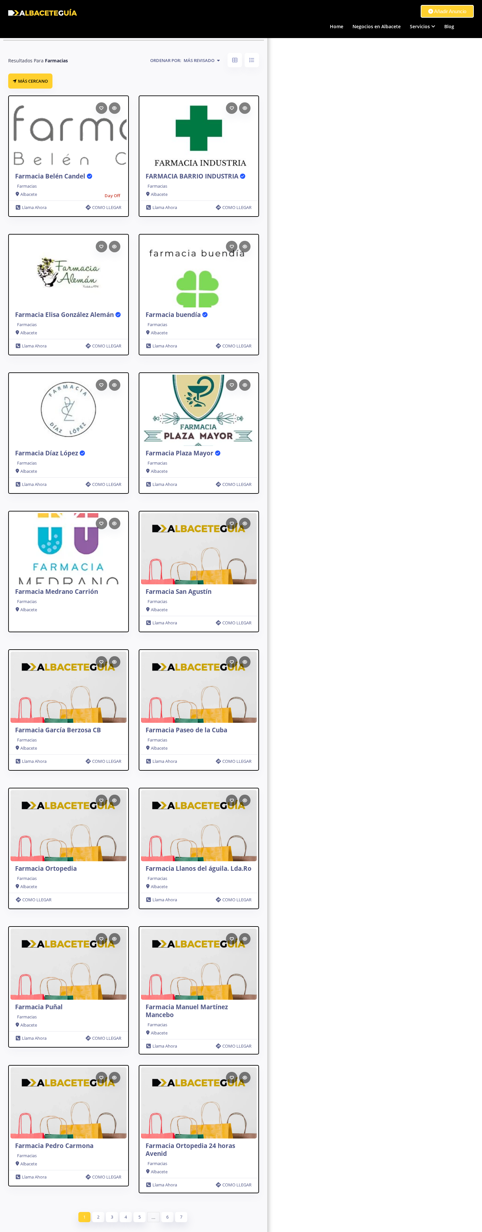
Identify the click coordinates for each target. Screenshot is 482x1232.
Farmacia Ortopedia (46, 868)
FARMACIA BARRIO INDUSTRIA (193, 176)
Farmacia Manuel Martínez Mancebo (187, 1011)
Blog (449, 26)
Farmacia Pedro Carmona (54, 1146)
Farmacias (27, 186)
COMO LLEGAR (106, 207)
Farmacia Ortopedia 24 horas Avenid (190, 1150)
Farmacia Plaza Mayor (180, 453)
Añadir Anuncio (449, 11)
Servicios (420, 26)
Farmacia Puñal (39, 1007)
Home (336, 26)
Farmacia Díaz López (47, 453)
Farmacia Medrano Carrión (56, 591)
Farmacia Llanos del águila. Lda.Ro (198, 868)
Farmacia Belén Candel (51, 176)
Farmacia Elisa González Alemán (65, 315)
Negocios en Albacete (376, 26)
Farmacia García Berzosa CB (58, 730)
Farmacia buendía (174, 315)
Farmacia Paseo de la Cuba (186, 730)
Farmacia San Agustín (178, 591)
